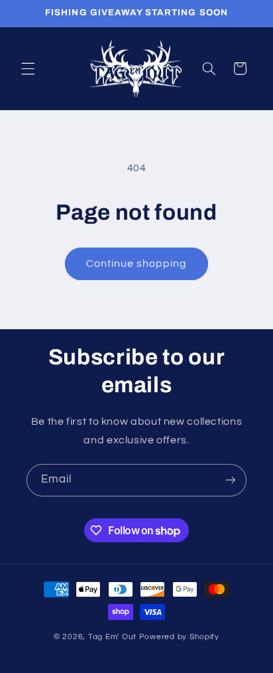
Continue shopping (137, 263)
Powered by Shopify (179, 636)
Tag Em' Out (113, 636)
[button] (28, 68)
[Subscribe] (230, 480)
